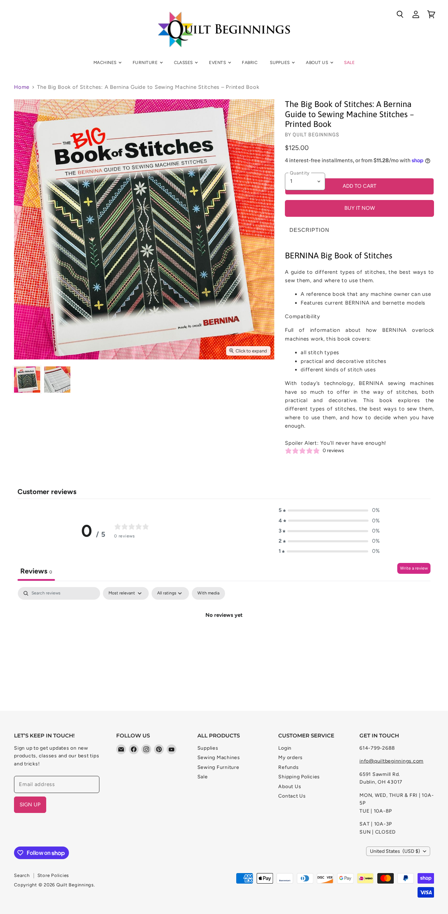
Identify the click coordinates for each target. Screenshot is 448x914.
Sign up (30, 804)
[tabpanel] (224, 639)
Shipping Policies (299, 777)
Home (21, 87)
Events (218, 62)
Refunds (288, 767)
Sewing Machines (218, 758)
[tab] (309, 230)
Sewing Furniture (218, 767)
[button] (329, 510)
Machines (105, 62)
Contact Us (292, 796)
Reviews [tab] (36, 571)
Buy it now (359, 208)
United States (395, 851)
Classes (184, 62)
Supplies (280, 62)
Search (22, 875)
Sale (349, 62)
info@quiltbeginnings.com (391, 761)
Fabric (250, 62)
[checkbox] (208, 593)
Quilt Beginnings (316, 134)
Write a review (414, 568)
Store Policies (53, 875)
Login (285, 748)
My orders (290, 758)
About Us (317, 62)
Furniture (146, 62)
